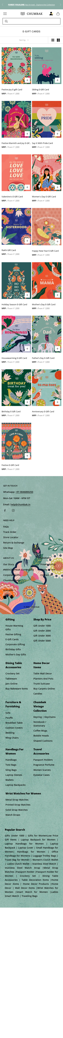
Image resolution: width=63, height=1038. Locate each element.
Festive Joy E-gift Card (12, 89)
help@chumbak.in (20, 504)
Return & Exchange (13, 542)
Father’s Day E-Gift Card (43, 358)
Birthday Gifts (13, 649)
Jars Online (11, 683)
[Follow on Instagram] (13, 510)
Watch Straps (12, 814)
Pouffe (9, 717)
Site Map (8, 547)
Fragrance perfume (43, 764)
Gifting (10, 619)
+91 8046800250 (24, 491)
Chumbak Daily (11, 580)
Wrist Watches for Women (23, 793)
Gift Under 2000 (42, 630)
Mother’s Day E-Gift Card (43, 304)
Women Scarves (42, 769)
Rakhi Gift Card (9, 250)
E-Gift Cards (12, 639)
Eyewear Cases (41, 774)
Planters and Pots (43, 678)
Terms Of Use (47, 569)
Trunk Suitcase (41, 683)
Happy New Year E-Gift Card (45, 250)
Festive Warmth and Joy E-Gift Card (16, 143)
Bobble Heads (41, 735)
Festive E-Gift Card (10, 465)
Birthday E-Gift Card (11, 411)
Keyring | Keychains (44, 716)
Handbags (11, 759)
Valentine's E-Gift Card (12, 196)
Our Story (8, 564)
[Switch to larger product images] (52, 40)
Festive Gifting (13, 634)
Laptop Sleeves (13, 774)
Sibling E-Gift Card (40, 89)
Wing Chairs (12, 737)
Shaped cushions (42, 740)
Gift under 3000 (42, 635)
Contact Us (46, 574)
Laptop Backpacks (15, 784)
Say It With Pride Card (42, 143)
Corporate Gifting (15, 644)
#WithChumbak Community (18, 569)
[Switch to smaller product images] (58, 40)
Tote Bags (10, 764)
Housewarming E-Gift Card (14, 358)
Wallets (9, 779)
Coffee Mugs (40, 730)
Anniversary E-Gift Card (43, 411)
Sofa (7, 712)
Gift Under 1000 (42, 625)
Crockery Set (12, 673)
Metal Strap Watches (16, 799)
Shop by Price (42, 619)
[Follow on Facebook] (4, 510)
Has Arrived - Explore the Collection (31, 4)
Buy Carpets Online (44, 688)
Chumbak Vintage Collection (40, 706)
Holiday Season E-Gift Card (14, 304)
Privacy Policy (48, 564)
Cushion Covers (14, 727)
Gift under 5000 (42, 640)
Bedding (10, 732)
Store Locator (10, 537)
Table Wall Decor (42, 673)
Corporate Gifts (11, 574)
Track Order (9, 531)
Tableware (11, 678)
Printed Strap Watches (17, 804)
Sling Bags (11, 769)
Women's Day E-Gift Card (44, 196)
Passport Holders (43, 759)
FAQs (6, 526)
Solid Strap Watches (16, 809)
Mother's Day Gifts (15, 654)
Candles (37, 693)
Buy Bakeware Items (16, 688)
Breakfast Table (14, 722)
